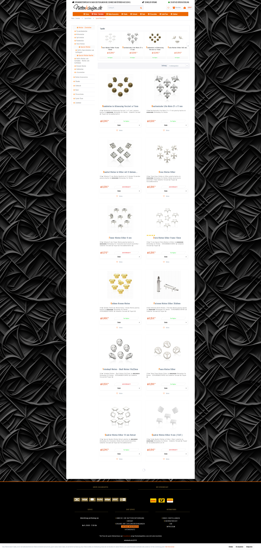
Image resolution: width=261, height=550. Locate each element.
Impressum (170, 526)
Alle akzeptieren (239, 547)
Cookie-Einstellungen (171, 518)
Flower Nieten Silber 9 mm (120, 238)
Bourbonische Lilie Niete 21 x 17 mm (132, 48)
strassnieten (80, 72)
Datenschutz (130, 529)
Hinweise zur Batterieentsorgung (130, 518)
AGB (170, 524)
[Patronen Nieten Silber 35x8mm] (167, 284)
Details (119, 125)
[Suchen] (141, 7)
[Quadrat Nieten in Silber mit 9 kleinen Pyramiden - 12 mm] (120, 153)
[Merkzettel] (168, 7)
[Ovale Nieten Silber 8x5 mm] (177, 38)
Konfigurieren (249, 547)
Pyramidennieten (81, 31)
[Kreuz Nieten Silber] (167, 153)
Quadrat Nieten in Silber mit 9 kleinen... (120, 172)
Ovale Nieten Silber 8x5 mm (177, 47)
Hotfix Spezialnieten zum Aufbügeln (85, 51)
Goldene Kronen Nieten (120, 303)
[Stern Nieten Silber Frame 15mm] (110, 38)
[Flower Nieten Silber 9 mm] (120, 219)
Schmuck (78, 86)
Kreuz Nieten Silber (167, 172)
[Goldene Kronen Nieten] (120, 284)
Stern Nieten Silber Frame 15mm (110, 48)
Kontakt (130, 521)
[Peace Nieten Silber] (167, 350)
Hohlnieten (79, 69)
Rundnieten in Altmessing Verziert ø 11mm (155, 48)
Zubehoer (78, 103)
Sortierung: (164, 65)
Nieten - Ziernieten (84, 27)
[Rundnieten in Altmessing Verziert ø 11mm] (155, 38)
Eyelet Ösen (79, 98)
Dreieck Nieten (81, 66)
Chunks (77, 81)
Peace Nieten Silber (167, 369)
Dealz (77, 90)
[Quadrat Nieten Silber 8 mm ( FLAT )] (167, 416)
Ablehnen (231, 547)
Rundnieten (80, 41)
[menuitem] (125, 7)
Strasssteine (79, 94)
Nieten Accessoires (81, 77)
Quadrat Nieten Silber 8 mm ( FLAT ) (167, 435)
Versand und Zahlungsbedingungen (130, 524)
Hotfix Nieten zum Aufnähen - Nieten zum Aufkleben (82, 60)
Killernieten (80, 34)
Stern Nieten (80, 44)
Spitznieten (80, 37)
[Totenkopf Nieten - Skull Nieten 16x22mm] (120, 350)
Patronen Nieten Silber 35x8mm (167, 303)
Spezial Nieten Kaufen (85, 55)
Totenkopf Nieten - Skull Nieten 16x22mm (120, 369)
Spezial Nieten (85, 47)
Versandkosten (126, 536)
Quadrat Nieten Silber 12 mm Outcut (120, 435)
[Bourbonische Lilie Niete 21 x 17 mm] (132, 38)
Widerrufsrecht (171, 521)
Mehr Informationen (169, 547)
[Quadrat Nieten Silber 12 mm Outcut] (120, 416)
